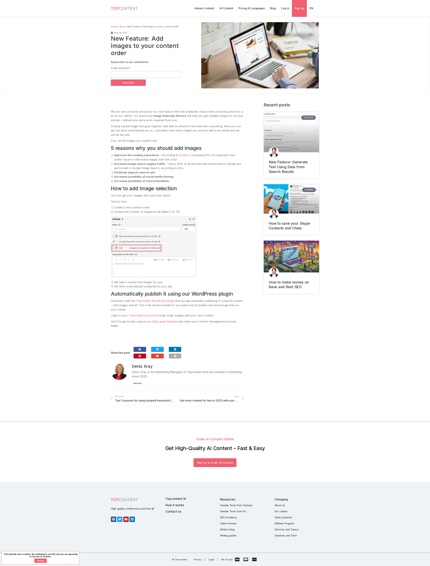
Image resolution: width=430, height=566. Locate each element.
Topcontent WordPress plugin (155, 300)
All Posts (138, 383)
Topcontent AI (175, 498)
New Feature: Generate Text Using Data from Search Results (288, 167)
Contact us (173, 511)
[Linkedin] (132, 519)
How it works (174, 505)
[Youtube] (126, 519)
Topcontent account (142, 315)
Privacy (198, 559)
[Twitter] (119, 519)
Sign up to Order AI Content (215, 462)
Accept (40, 560)
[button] (140, 349)
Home (114, 26)
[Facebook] (113, 519)
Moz (181, 168)
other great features (164, 321)
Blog (122, 26)
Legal (211, 559)
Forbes (183, 155)
